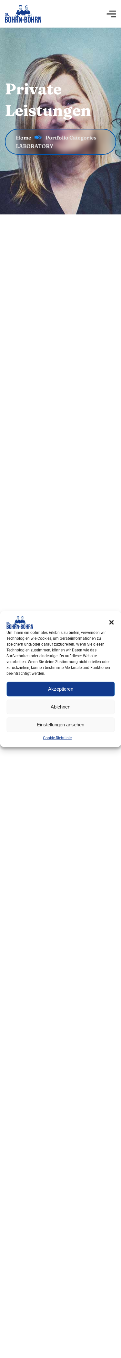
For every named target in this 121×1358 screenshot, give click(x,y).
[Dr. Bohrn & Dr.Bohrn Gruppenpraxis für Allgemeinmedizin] (23, 14)
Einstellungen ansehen (60, 724)
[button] (111, 622)
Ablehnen (60, 706)
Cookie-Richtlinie (57, 738)
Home (23, 137)
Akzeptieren (60, 689)
